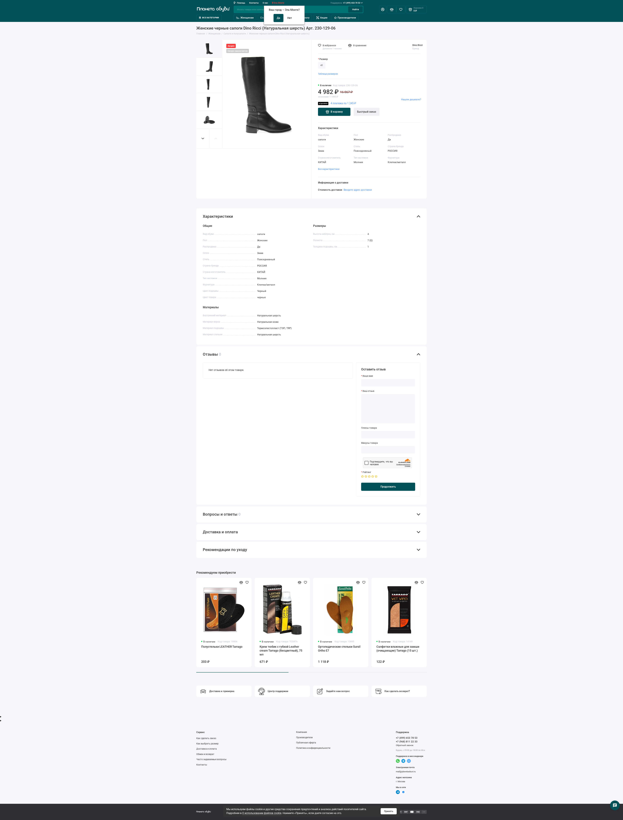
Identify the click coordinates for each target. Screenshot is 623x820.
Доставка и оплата (206, 748)
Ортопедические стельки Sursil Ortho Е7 (339, 648)
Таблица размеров (328, 74)
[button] (202, 138)
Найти (355, 9)
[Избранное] (400, 9)
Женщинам (247, 17)
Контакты (254, 3)
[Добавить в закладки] (247, 582)
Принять (388, 811)
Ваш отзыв (368, 391)
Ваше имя (368, 376)
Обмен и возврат (205, 754)
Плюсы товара (369, 428)
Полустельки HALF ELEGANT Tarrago (571, 648)
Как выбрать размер (207, 743)
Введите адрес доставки (358, 189)
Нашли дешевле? (411, 99)
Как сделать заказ (206, 738)
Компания (301, 732)
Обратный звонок (404, 745)
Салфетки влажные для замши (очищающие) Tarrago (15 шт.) (397, 648)
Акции (323, 17)
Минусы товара (369, 443)
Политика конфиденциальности (313, 748)
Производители (347, 17)
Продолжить (388, 486)
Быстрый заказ (366, 111)
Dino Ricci (417, 45)
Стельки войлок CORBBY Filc (512, 646)
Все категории (210, 17)
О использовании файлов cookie (261, 813)
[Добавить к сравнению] (241, 582)
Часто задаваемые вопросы (211, 759)
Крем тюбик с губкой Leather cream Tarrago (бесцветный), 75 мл (281, 650)
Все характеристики (328, 169)
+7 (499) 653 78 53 (345, 3)
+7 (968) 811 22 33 (406, 741)
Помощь (241, 3)
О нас (265, 3)
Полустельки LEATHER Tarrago (221, 646)
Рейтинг (367, 472)
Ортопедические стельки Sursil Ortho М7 (456, 648)
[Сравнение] (391, 9)
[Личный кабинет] (382, 9)
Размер (323, 59)
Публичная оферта (306, 742)
